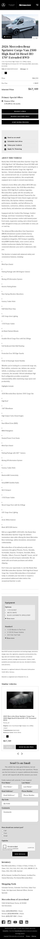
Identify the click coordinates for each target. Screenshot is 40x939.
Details (9, 747)
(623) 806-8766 (13, 913)
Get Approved (11, 890)
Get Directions (7, 906)
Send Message (20, 854)
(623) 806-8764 (11, 911)
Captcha (5, 840)
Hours (21, 911)
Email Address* (7, 791)
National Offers (22, 890)
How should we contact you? (12, 827)
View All (8, 36)
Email (5, 836)
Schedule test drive (15, 141)
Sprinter (20, 871)
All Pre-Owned (6, 875)
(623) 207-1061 (11, 916)
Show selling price (26, 747)
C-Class (19, 866)
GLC (18, 868)
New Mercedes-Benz (9, 866)
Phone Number (27, 791)
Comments (6, 808)
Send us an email (14, 137)
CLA (11, 868)
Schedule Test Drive (21, 887)
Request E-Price (20, 111)
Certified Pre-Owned (19, 875)
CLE (7, 868)
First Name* (6, 783)
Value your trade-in (15, 145)
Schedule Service (7, 887)
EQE (7, 871)
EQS (11, 871)
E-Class (25, 866)
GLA (14, 868)
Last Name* (26, 783)
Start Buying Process (20, 122)
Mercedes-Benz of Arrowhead (15, 899)
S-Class (30, 866)
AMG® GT (31, 868)
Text (5, 833)
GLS (25, 868)
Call (5, 830)
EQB (14, 871)
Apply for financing (15, 149)
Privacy (28, 936)
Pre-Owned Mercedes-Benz (23, 878)
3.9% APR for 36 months (12, 104)
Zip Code (5, 799)
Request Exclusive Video (20, 116)
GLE (22, 868)
